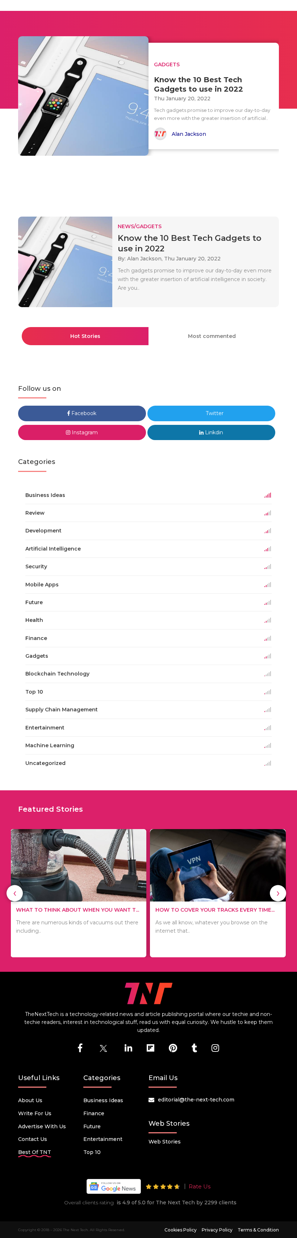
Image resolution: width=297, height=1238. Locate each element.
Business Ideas (103, 1100)
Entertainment (102, 1139)
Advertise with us (42, 1126)
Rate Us (199, 1186)
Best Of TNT (34, 1152)
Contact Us (32, 1139)
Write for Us (34, 1113)
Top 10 (92, 1152)
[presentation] (15, 893)
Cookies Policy (180, 1230)
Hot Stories (85, 336)
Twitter (213, 413)
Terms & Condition (258, 1230)
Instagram (84, 432)
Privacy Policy (217, 1230)
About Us (30, 1100)
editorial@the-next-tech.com (196, 1099)
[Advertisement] (150, 183)
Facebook (83, 413)
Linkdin (213, 432)
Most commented (212, 336)
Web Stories (164, 1141)
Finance (93, 1113)
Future (92, 1126)
